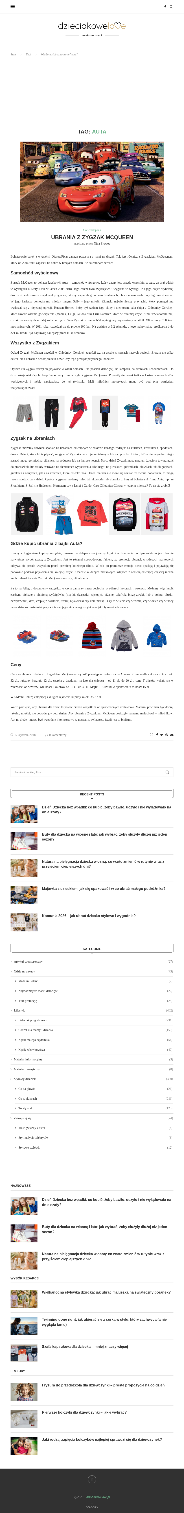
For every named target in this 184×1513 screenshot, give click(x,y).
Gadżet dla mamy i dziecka (95, 1030)
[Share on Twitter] (161, 735)
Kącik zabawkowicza (95, 1049)
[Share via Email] (171, 735)
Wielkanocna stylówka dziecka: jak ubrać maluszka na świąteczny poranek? (106, 1292)
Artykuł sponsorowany (93, 961)
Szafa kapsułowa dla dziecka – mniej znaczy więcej (85, 1347)
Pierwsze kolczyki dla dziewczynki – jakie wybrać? (84, 1412)
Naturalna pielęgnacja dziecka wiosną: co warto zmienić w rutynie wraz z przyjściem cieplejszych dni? (103, 864)
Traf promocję (95, 1001)
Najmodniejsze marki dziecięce (95, 991)
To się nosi (95, 1108)
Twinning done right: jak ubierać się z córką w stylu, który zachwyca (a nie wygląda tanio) (104, 1322)
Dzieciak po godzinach (95, 1020)
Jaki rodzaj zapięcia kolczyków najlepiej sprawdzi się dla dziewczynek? (102, 1439)
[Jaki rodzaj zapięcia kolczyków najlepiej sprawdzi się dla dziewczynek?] (24, 1446)
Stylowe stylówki (95, 1147)
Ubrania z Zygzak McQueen (92, 237)
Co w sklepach (92, 230)
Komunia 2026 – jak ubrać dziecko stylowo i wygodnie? (89, 916)
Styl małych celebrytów (95, 1137)
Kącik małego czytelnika (95, 1040)
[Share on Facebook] (157, 735)
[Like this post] (151, 735)
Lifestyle (93, 1010)
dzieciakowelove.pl (98, 1497)
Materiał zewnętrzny (93, 1069)
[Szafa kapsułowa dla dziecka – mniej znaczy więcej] (24, 1353)
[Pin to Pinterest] (166, 735)
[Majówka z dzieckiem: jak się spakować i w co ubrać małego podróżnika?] (24, 895)
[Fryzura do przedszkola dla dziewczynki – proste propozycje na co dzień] (24, 1392)
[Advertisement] (92, 92)
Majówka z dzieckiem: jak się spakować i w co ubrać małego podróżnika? (104, 889)
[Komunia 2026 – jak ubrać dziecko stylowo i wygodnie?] (24, 922)
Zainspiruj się (93, 1118)
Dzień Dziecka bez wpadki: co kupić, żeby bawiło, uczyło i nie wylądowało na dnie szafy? (106, 809)
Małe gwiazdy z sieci (95, 1128)
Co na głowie (95, 1088)
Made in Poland (95, 981)
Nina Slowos (102, 243)
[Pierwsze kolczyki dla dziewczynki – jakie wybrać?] (24, 1419)
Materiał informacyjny (93, 1059)
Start (13, 54)
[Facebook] (165, 6)
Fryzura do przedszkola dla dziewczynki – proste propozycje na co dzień (103, 1385)
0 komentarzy (57, 735)
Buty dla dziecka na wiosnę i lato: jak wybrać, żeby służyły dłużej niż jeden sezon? (104, 836)
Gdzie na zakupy (93, 971)
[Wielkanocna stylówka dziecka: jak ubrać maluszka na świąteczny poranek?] (24, 1299)
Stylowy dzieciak (93, 1079)
